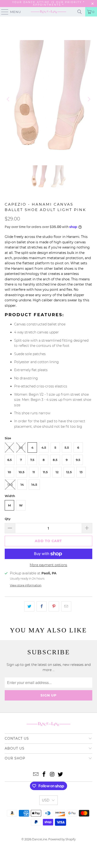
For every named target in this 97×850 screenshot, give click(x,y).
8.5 (55, 460)
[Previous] (8, 99)
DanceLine (39, 839)
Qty (8, 519)
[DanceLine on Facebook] (44, 774)
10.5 (21, 472)
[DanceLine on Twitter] (60, 774)
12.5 (69, 472)
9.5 (78, 460)
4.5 (43, 447)
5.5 (67, 447)
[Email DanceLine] (36, 774)
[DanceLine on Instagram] (52, 774)
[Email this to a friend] (66, 606)
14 (22, 484)
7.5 (32, 460)
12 (57, 472)
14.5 (34, 484)
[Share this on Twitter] (29, 606)
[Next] (89, 99)
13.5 (10, 484)
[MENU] (2, 12)
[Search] (79, 12)
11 (33, 472)
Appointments (47, 4)
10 (9, 472)
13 (81, 472)
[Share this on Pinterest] (54, 606)
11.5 (45, 472)
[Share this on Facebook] (41, 606)
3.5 (21, 447)
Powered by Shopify (62, 839)
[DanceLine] (48, 12)
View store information (25, 585)
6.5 (9, 460)
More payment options (48, 565)
